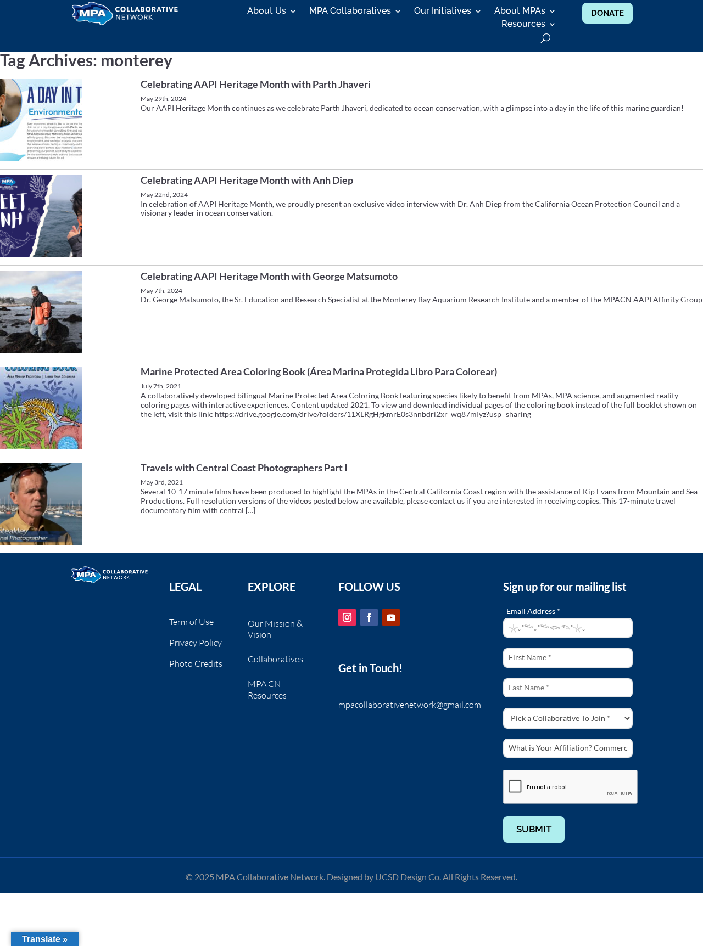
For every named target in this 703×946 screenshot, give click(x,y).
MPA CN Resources (267, 689)
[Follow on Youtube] (391, 617)
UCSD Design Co (407, 876)
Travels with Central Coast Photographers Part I (244, 467)
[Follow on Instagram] (347, 617)
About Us (266, 11)
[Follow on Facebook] (369, 617)
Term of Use (191, 622)
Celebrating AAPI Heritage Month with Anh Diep (247, 180)
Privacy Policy (195, 643)
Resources (523, 24)
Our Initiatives (442, 11)
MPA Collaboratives (350, 11)
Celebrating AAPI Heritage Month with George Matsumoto (269, 276)
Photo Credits (195, 664)
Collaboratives (275, 659)
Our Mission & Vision (275, 629)
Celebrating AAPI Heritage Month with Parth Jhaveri (256, 84)
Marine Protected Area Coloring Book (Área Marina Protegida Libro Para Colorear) (319, 371)
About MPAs (519, 11)
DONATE (607, 13)
